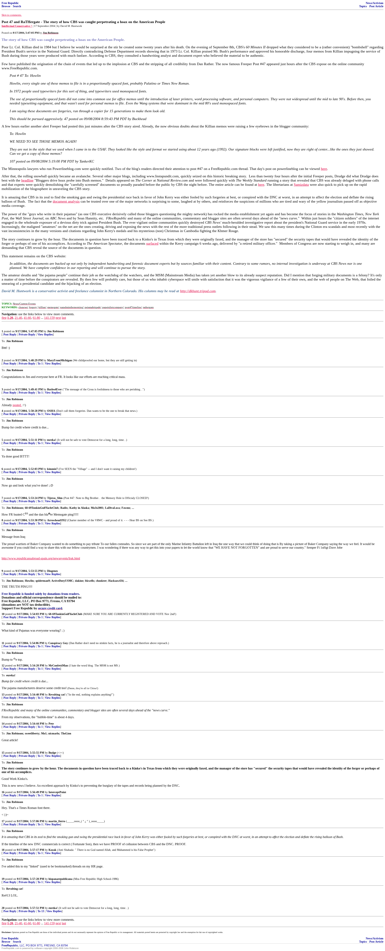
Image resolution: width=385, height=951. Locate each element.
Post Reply (9, 334)
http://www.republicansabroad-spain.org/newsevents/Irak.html (41, 558)
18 (3, 849)
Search (17, 6)
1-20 (10, 317)
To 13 (40, 911)
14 (3, 723)
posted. (17, 405)
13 (3, 694)
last (64, 317)
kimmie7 (52, 468)
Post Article (376, 6)
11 (3, 643)
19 (3, 878)
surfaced (152, 243)
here (324, 169)
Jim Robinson (55, 331)
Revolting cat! (57, 694)
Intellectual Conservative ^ (17, 25)
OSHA (51, 410)
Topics (363, 6)
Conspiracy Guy (58, 643)
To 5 (40, 697)
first (4, 317)
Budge (52, 752)
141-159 (49, 317)
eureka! (51, 439)
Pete (51, 723)
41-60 (27, 317)
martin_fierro (57, 821)
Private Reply (27, 334)
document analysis (66, 201)
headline (27, 180)
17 (3, 821)
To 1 (40, 363)
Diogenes (52, 570)
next (58, 317)
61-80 (36, 317)
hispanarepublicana (60, 878)
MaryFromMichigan (59, 360)
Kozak (52, 849)
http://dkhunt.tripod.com (198, 291)
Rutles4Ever (54, 389)
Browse (6, 6)
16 (3, 792)
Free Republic (10, 3)
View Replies (45, 334)
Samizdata (301, 185)
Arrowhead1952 (56, 520)
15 (3, 752)
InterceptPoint (57, 792)
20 (3, 908)
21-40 (18, 317)
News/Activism (374, 3)
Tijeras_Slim (55, 498)
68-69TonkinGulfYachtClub (65, 614)
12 (3, 665)
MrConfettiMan (58, 665)
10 (3, 614)
